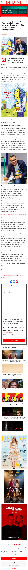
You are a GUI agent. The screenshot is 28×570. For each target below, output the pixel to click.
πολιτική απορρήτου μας (9, 332)
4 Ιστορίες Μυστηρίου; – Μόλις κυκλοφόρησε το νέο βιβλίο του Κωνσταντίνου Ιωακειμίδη (13, 216)
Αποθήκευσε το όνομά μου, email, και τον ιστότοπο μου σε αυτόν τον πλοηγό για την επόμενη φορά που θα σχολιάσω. (13, 321)
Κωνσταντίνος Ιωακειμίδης (10, 275)
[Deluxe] (14, 3)
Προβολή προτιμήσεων (14, 565)
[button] (26, 548)
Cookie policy (13, 568)
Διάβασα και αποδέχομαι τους (13, 335)
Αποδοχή (14, 558)
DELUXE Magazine (7, 34)
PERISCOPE (4, 17)
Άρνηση (14, 562)
